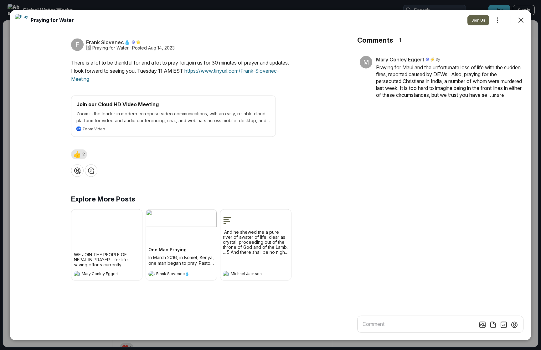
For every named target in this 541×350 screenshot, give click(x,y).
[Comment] (91, 170)
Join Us (478, 20)
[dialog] (270, 175)
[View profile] (77, 274)
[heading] (100, 274)
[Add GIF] (504, 325)
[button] (79, 154)
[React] (77, 170)
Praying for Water (110, 47)
